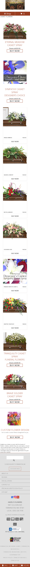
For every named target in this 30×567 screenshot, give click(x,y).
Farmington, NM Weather (11, 552)
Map (16, 565)
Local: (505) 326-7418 (15, 511)
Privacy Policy (7, 557)
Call (5, 565)
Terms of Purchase (20, 557)
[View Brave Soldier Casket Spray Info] (15, 381)
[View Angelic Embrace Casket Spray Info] (15, 116)
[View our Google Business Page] (12, 498)
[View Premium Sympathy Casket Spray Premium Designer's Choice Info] (15, 271)
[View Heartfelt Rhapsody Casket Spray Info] (15, 305)
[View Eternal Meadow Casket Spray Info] (15, 30)
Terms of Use (15, 560)
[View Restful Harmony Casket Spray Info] (15, 191)
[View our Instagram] (15, 498)
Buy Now (15, 50)
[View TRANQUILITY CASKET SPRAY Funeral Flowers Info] (15, 341)
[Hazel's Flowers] (15, 9)
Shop (8, 13)
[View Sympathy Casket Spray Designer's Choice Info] (15, 72)
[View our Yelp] (18, 498)
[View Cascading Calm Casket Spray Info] (15, 229)
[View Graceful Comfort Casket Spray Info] (15, 154)
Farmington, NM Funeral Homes (10, 546)
